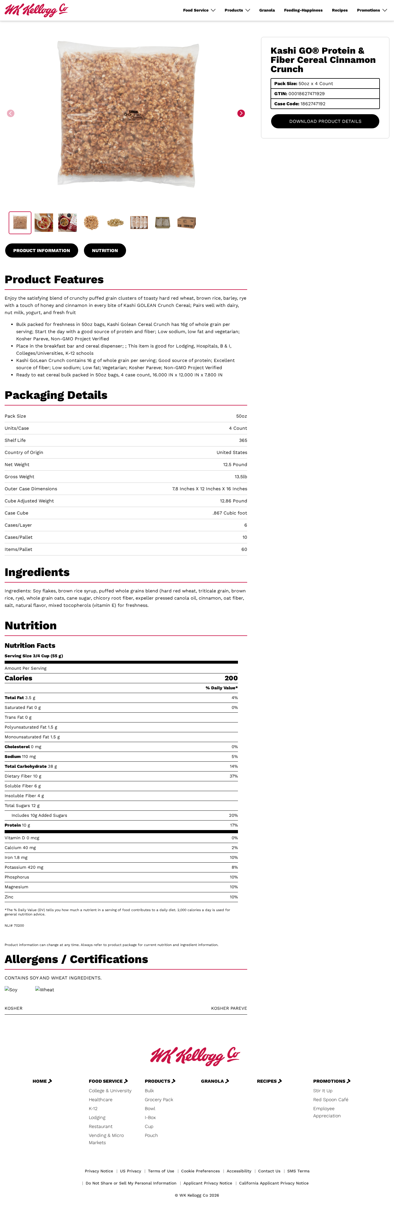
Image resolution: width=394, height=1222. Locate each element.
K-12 (93, 1108)
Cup (149, 1126)
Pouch (151, 1135)
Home (40, 1081)
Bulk (149, 1090)
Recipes (340, 10)
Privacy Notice (99, 1171)
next (242, 114)
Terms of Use (161, 1171)
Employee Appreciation (327, 1112)
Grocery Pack (159, 1099)
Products (234, 10)
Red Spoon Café (330, 1099)
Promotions (368, 10)
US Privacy (130, 1171)
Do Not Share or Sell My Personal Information (131, 1183)
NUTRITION (105, 250)
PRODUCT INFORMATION (41, 250)
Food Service (196, 10)
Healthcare (100, 1099)
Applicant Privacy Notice (207, 1183)
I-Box (150, 1117)
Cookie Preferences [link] (200, 1171)
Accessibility (239, 1171)
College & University (110, 1090)
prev (11, 114)
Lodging (97, 1117)
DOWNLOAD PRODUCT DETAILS (325, 121)
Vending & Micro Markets (106, 1139)
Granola (267, 10)
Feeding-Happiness (303, 10)
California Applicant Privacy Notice (274, 1183)
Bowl (150, 1108)
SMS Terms (298, 1171)
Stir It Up (323, 1090)
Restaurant (100, 1126)
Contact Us (269, 1171)
